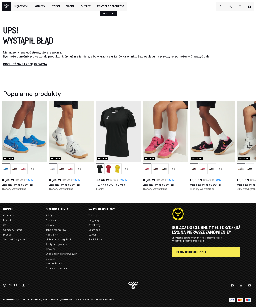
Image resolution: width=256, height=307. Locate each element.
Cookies (51, 249)
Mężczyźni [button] (21, 6)
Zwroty (50, 225)
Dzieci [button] (56, 6)
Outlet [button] (86, 6)
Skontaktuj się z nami (15, 239)
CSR (5, 225)
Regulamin (52, 234)
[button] (221, 6)
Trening (92, 215)
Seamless (94, 229)
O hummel (9, 215)
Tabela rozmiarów (56, 229)
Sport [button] (70, 6)
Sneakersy (94, 225)
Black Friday (95, 239)
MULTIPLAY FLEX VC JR (17, 185)
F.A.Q (49, 215)
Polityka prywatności (57, 244)
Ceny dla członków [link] (110, 6)
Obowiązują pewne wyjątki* (185, 238)
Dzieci (92, 234)
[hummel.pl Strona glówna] (6, 6)
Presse (7, 234)
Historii (7, 220)
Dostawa (51, 220)
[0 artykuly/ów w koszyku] (249, 6)
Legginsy (93, 220)
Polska (12, 285)
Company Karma (12, 229)
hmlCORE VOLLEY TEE (110, 185)
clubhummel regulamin (59, 239)
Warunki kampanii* (56, 263)
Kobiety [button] (40, 6)
